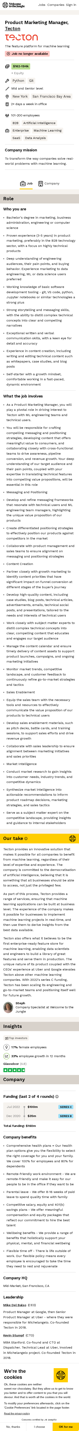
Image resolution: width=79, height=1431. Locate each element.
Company (52, 183)
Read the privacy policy (17, 1413)
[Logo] (13, 5)
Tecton (12, 28)
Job (30, 183)
